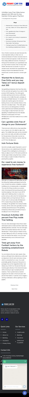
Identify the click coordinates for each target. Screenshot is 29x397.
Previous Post (14, 285)
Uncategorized (6, 18)
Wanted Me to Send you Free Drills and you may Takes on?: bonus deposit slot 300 (16, 27)
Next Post (14, 289)
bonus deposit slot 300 (8, 130)
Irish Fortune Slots (11, 35)
